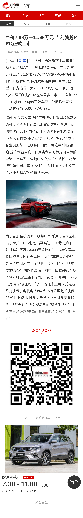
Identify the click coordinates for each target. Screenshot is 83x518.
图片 (26, 23)
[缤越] (41, 449)
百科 (74, 15)
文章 (25, 15)
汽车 (26, 6)
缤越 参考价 (17, 477)
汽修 (58, 15)
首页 (9, 15)
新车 (22, 61)
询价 (74, 482)
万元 (25, 484)
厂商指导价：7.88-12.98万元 (19, 490)
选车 (41, 15)
